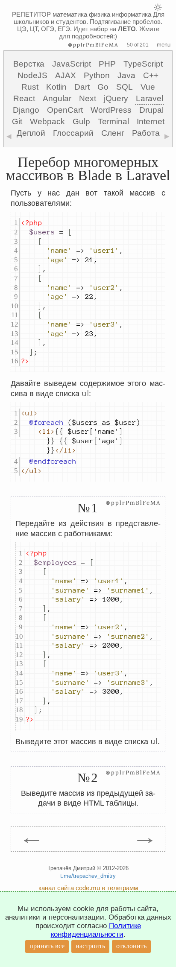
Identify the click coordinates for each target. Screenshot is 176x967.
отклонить (131, 945)
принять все (47, 945)
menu (163, 44)
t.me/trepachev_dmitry (88, 876)
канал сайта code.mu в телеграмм (88, 887)
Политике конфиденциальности (96, 930)
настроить (90, 945)
